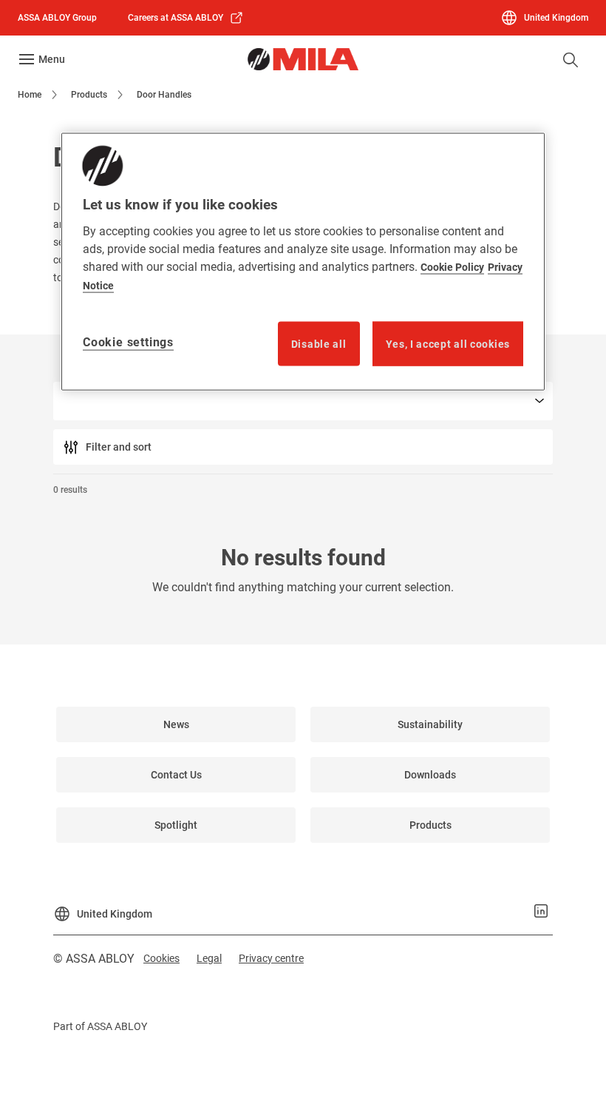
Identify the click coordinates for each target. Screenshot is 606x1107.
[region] (303, 261)
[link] (186, 17)
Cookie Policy (452, 266)
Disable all (319, 343)
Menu (51, 59)
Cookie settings (128, 341)
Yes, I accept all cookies (448, 343)
